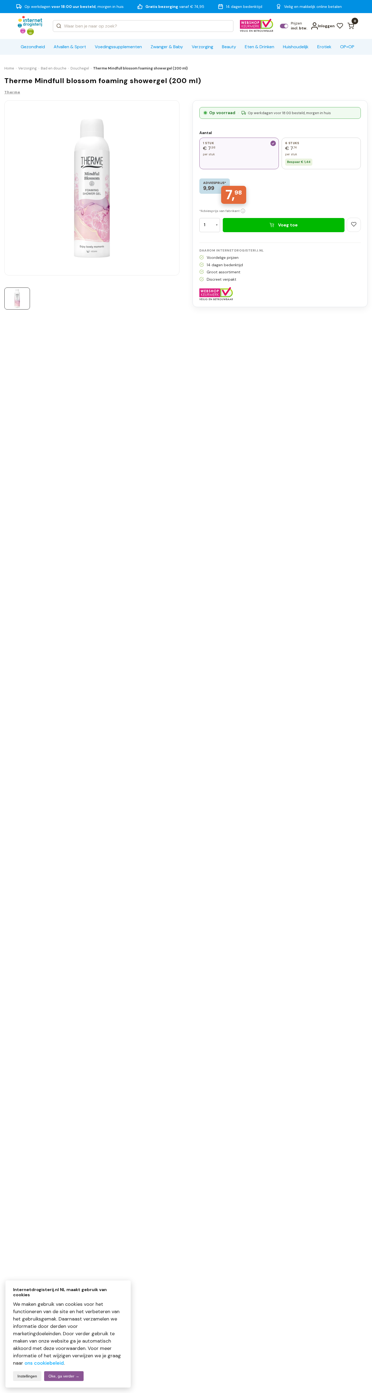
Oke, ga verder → (63, 1376)
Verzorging (27, 68)
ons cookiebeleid (44, 1363)
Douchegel (80, 68)
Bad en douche (53, 68)
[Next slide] (177, 189)
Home (9, 68)
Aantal (205, 132)
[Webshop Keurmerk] (256, 26)
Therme (12, 92)
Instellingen (27, 1376)
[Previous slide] (6, 189)
